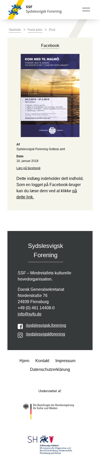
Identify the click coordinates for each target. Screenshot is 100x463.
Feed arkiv (35, 30)
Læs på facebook (28, 168)
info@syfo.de (30, 314)
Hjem (24, 361)
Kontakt (42, 361)
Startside (15, 30)
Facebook (50, 45)
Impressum (65, 361)
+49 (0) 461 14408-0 (36, 308)
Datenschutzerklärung (50, 369)
